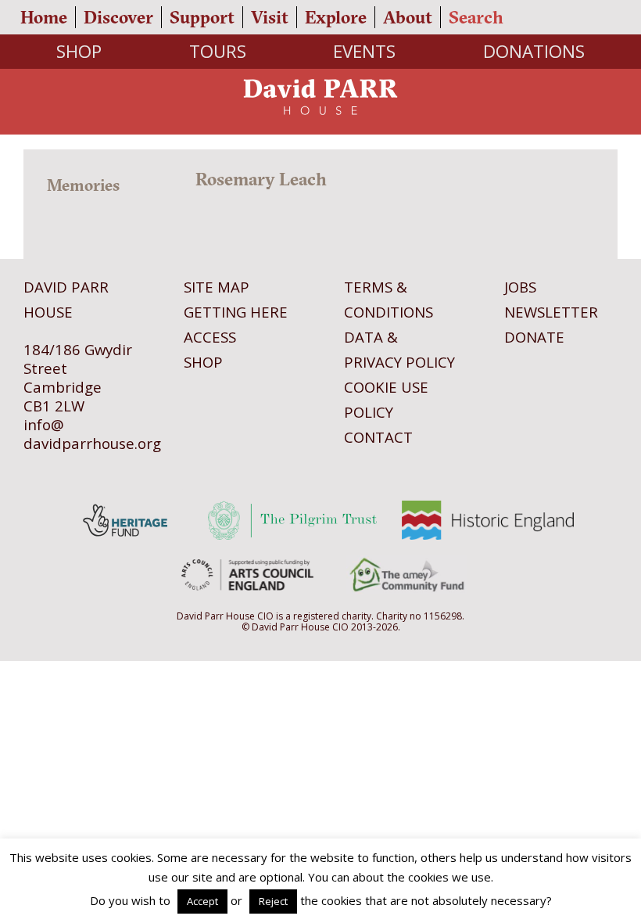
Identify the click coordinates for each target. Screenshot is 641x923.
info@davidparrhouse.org (92, 434)
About (407, 17)
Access (210, 337)
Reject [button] (273, 901)
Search (476, 17)
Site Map (216, 286)
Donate (534, 337)
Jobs (520, 286)
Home (43, 17)
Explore (336, 17)
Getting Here (236, 311)
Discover (118, 17)
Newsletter (551, 311)
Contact (378, 437)
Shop (79, 51)
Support (202, 17)
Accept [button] (202, 901)
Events (364, 51)
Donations (534, 51)
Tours (217, 51)
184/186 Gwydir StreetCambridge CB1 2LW (77, 377)
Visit (269, 17)
